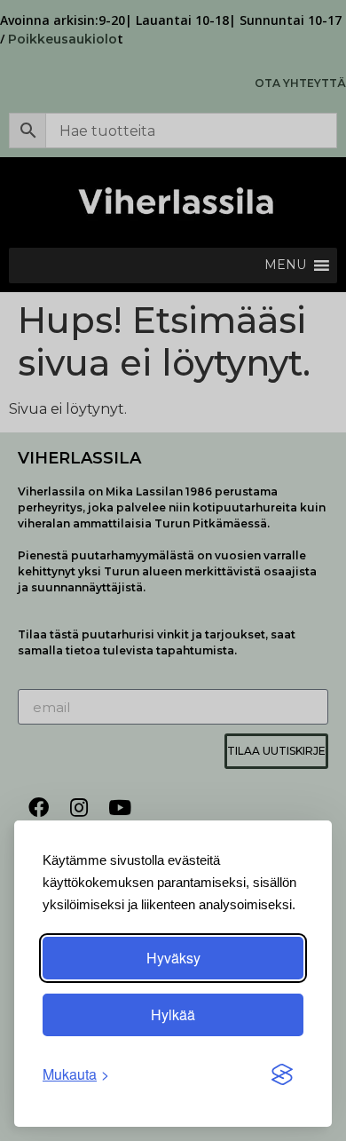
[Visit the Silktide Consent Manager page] (282, 1074)
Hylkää (173, 1014)
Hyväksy (173, 957)
